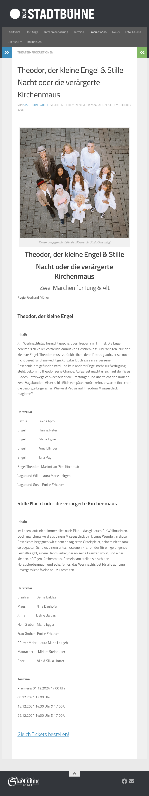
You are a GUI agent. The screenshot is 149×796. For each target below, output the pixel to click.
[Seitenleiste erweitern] (7, 52)
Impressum (34, 42)
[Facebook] (124, 781)
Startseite (14, 32)
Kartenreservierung (55, 32)
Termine (79, 32)
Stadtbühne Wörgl (36, 105)
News (116, 32)
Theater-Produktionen (35, 52)
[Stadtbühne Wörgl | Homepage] (52, 13)
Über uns (13, 42)
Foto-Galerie (133, 32)
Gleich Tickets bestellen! (43, 734)
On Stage (32, 32)
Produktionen (98, 32)
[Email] (131, 781)
